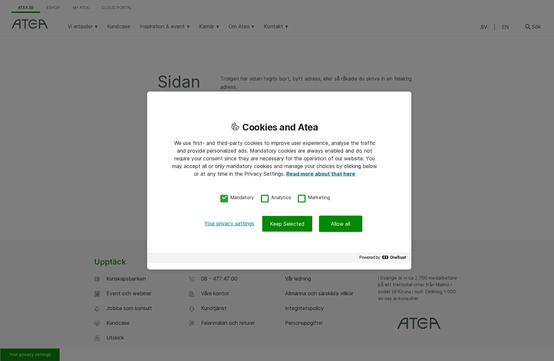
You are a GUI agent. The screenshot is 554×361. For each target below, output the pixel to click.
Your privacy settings (229, 223)
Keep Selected (287, 223)
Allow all (340, 223)
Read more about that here (320, 174)
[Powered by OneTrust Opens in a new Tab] (383, 259)
